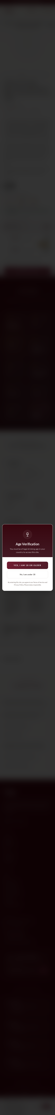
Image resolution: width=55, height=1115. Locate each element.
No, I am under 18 (27, 574)
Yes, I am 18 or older (27, 565)
